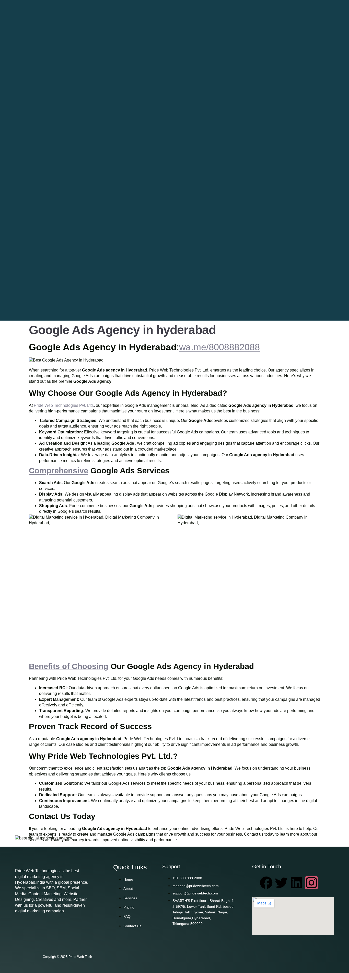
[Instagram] (311, 882)
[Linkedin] (296, 882)
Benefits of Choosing (68, 666)
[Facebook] (266, 882)
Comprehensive (58, 470)
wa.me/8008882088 (219, 347)
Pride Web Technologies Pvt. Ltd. (64, 405)
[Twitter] (281, 882)
